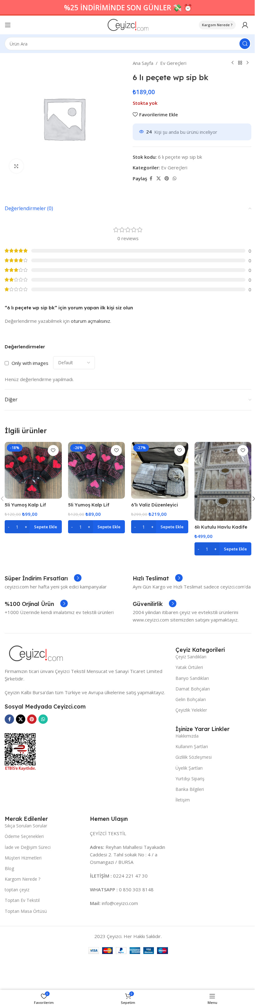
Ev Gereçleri (173, 63)
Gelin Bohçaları (190, 699)
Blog (9, 868)
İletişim (182, 800)
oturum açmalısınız (90, 321)
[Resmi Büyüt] (16, 166)
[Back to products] (240, 63)
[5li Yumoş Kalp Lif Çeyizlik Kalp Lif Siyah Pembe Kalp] (96, 470)
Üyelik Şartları (189, 768)
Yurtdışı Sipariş (189, 779)
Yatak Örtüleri (189, 667)
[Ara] (244, 43)
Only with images (30, 363)
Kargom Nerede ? (217, 24)
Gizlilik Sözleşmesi (193, 757)
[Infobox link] (43, 578)
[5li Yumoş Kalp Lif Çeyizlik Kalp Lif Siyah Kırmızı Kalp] (33, 470)
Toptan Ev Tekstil (22, 900)
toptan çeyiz (17, 890)
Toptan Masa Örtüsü (26, 911)
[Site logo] (128, 24)
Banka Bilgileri (189, 789)
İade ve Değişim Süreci (28, 847)
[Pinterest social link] (167, 178)
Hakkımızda (187, 736)
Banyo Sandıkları (192, 678)
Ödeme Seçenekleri (24, 836)
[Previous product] (232, 63)
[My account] (245, 25)
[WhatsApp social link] (174, 178)
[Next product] (247, 63)
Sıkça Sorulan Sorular (26, 826)
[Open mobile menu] (8, 25)
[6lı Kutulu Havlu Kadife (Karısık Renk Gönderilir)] (223, 481)
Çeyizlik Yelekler (191, 710)
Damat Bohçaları (192, 689)
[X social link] (159, 178)
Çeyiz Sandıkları (190, 657)
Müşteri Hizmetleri (23, 858)
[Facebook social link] (151, 178)
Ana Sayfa (143, 63)
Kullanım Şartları (191, 746)
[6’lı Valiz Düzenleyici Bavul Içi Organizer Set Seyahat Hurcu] (159, 470)
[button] (33, 526)
